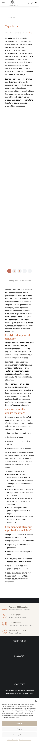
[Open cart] (36, 3)
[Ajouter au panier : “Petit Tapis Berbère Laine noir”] (16, 242)
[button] (36, 700)
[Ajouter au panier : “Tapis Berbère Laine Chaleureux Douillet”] (16, 135)
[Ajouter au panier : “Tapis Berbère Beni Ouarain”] (16, 113)
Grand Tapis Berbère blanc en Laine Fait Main (11, 198)
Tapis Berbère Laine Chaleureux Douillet (11, 147)
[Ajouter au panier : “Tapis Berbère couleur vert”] (32, 220)
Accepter (19, 723)
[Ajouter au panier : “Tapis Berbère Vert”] (16, 161)
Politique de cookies (12, 740)
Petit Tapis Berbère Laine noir (10, 254)
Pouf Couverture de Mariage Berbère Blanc (27, 173)
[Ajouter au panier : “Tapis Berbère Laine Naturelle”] (32, 186)
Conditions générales (25, 740)
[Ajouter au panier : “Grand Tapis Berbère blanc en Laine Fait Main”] (16, 186)
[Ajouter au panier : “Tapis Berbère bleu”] (16, 220)
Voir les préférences (19, 735)
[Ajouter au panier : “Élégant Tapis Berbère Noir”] (32, 242)
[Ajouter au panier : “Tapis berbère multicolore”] (32, 135)
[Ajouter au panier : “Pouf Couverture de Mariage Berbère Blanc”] (32, 161)
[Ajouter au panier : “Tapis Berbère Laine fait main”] (32, 113)
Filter (30, 33)
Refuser (19, 729)
